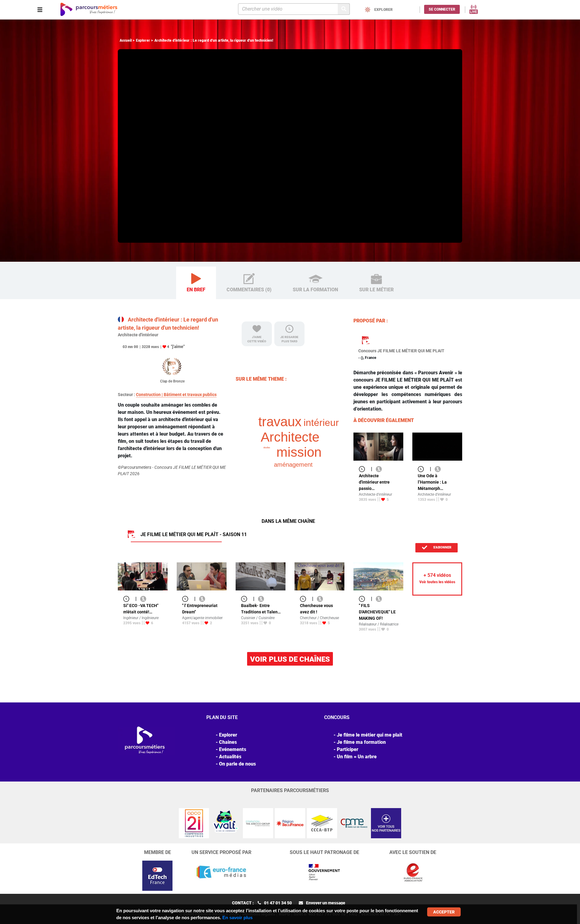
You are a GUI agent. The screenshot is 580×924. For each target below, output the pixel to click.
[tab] (196, 283)
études (266, 447)
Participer (347, 749)
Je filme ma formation (361, 742)
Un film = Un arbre (357, 756)
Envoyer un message (325, 902)
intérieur (321, 422)
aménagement (293, 464)
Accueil (126, 40)
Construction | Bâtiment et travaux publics (176, 394)
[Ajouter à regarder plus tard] (364, 469)
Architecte (290, 437)
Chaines (228, 742)
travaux (279, 421)
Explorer (143, 40)
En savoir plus (237, 917)
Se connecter (442, 9)
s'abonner (441, 547)
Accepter (444, 912)
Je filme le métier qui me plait (369, 735)
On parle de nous (237, 764)
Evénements (232, 749)
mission (298, 452)
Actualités (230, 756)
